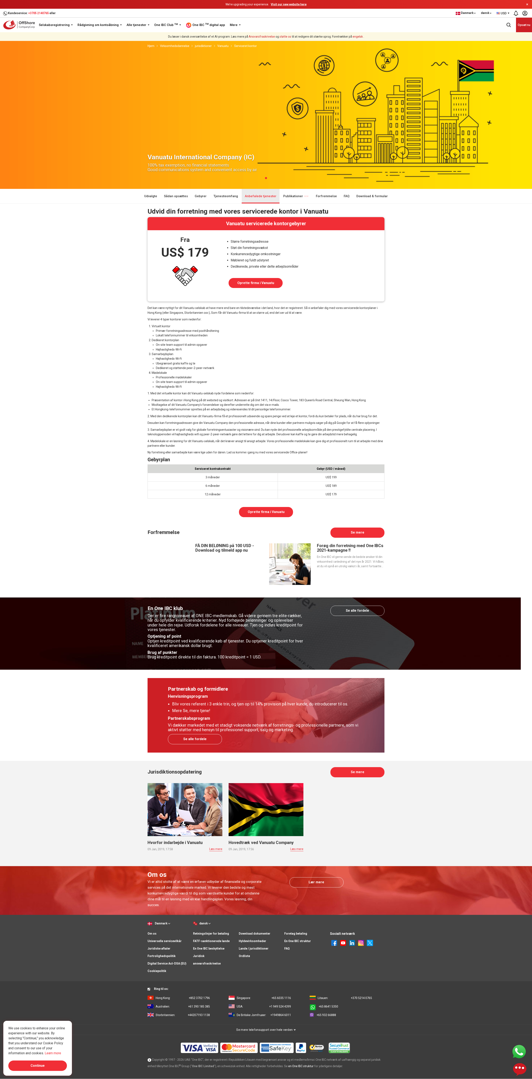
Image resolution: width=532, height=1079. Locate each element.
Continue (38, 1066)
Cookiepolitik (157, 971)
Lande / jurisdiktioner (253, 948)
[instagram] (361, 942)
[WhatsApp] (519, 1051)
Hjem (151, 46)
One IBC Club (166, 25)
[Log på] (525, 13)
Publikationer (293, 196)
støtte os (285, 36)
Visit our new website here (289, 4)
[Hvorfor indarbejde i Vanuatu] (185, 809)
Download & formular (372, 196)
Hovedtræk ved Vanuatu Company (261, 842)
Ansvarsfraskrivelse (262, 36)
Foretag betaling (295, 933)
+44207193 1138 (183, 1015)
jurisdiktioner (203, 46)
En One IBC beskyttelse (208, 948)
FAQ (347, 196)
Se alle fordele (357, 611)
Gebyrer (201, 196)
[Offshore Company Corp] (20, 25)
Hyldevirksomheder (252, 941)
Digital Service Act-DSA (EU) (167, 963)
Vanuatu (223, 46)
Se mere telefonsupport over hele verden (264, 1029)
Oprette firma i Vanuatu (255, 283)
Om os (152, 933)
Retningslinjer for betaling (211, 933)
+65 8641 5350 (328, 1006)
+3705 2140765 (38, 13)
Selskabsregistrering (54, 25)
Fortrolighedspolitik (162, 956)
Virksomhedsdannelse (174, 46)
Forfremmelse (326, 196)
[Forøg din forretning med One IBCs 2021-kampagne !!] (290, 564)
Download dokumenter (254, 933)
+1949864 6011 (264, 1015)
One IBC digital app (208, 25)
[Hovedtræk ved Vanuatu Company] (266, 809)
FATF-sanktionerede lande (211, 941)
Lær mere (316, 882)
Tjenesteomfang (225, 196)
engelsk (358, 36)
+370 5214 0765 (345, 998)
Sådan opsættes (176, 196)
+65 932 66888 (326, 1015)
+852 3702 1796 (183, 998)
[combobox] (503, 13)
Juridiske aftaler (159, 948)
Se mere (357, 532)
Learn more (53, 1053)
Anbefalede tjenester (260, 196)
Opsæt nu (524, 25)
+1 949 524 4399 (264, 1006)
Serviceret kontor (245, 46)
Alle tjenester (137, 25)
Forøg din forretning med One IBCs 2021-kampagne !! (350, 548)
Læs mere (215, 849)
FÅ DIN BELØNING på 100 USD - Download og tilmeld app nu (224, 548)
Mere (234, 25)
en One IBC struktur (301, 1066)
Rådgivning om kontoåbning (98, 25)
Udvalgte (150, 196)
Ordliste (244, 956)
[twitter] (370, 942)
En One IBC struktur (297, 941)
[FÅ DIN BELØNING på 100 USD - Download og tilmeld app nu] (168, 564)
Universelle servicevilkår (165, 941)
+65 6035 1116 (264, 998)
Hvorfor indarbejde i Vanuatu (175, 842)
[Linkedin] (352, 942)
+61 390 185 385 (183, 1006)
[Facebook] (334, 942)
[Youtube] (343, 942)
